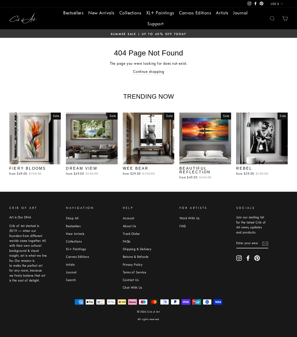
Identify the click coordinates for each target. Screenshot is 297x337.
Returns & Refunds (135, 257)
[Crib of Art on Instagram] (239, 258)
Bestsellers (73, 13)
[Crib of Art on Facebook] (248, 258)
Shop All (72, 218)
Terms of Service (134, 272)
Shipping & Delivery (137, 249)
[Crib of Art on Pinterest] (257, 258)
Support (155, 23)
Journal (240, 13)
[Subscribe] (265, 243)
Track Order (131, 234)
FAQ (182, 226)
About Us (129, 226)
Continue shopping (148, 71)
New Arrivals (101, 13)
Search (71, 280)
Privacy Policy (132, 265)
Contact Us (131, 280)
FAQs (126, 241)
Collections (130, 13)
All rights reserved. (149, 319)
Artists (222, 13)
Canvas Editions (195, 13)
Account (128, 218)
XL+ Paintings (160, 13)
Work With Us (189, 218)
